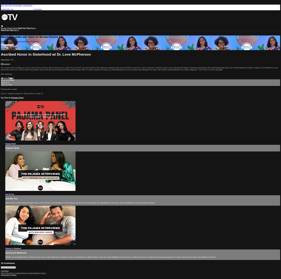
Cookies (18, 273)
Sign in (33, 28)
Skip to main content (8, 2)
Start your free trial (7, 45)
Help (3, 273)
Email (12, 78)
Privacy (12, 273)
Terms (7, 273)
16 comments (5, 64)
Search (10, 28)
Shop (15, 28)
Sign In (16, 30)
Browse (4, 28)
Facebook (4, 78)
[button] (2, 26)
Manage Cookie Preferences (31, 273)
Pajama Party (5, 60)
